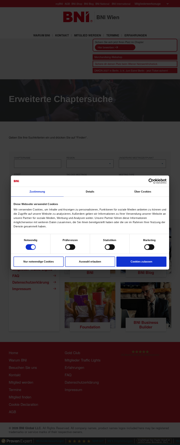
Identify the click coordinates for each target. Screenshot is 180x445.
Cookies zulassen (141, 261)
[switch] (70, 247)
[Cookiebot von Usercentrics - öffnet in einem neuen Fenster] (151, 181)
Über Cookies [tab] (142, 191)
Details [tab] (90, 191)
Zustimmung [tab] (37, 191)
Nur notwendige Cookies (38, 261)
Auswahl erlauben (90, 261)
